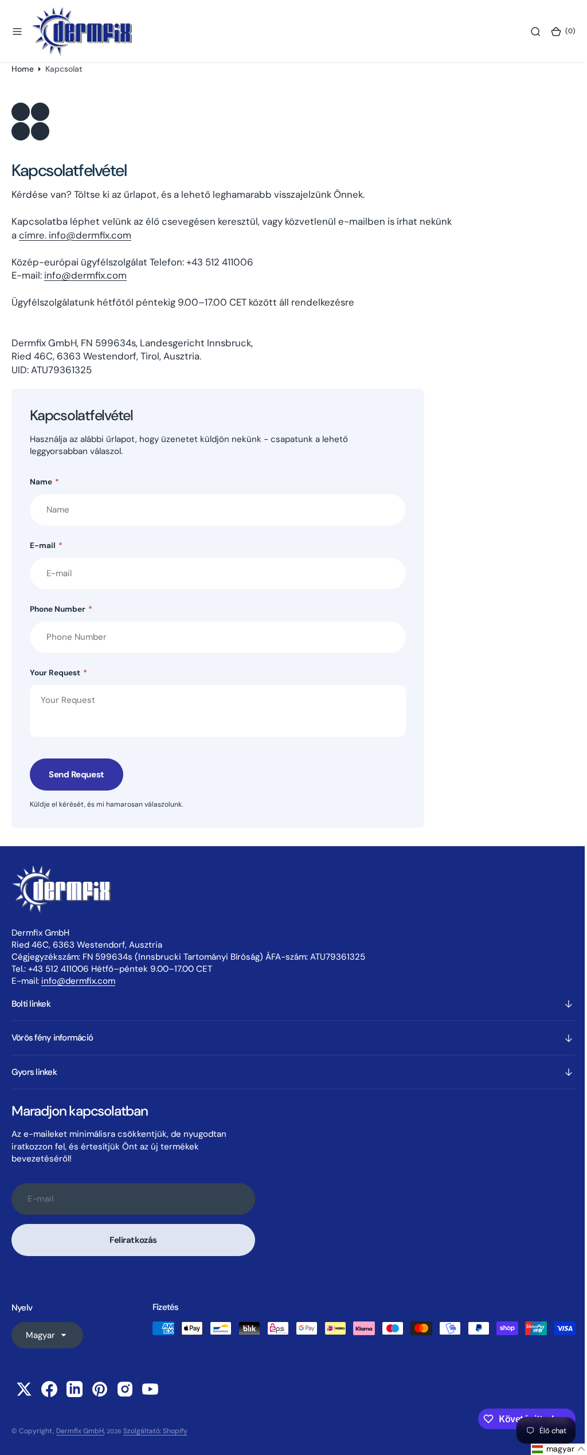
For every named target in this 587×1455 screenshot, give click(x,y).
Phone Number (61, 609)
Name (44, 482)
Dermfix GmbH (80, 1431)
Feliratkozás (133, 1240)
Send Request (76, 774)
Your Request (58, 673)
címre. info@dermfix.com (75, 235)
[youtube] (150, 1389)
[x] (24, 1389)
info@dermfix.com (85, 275)
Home (22, 69)
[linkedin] (74, 1389)
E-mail (46, 545)
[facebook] (49, 1389)
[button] (17, 31)
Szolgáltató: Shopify (155, 1431)
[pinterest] (99, 1389)
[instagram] (125, 1389)
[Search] (527, 31)
